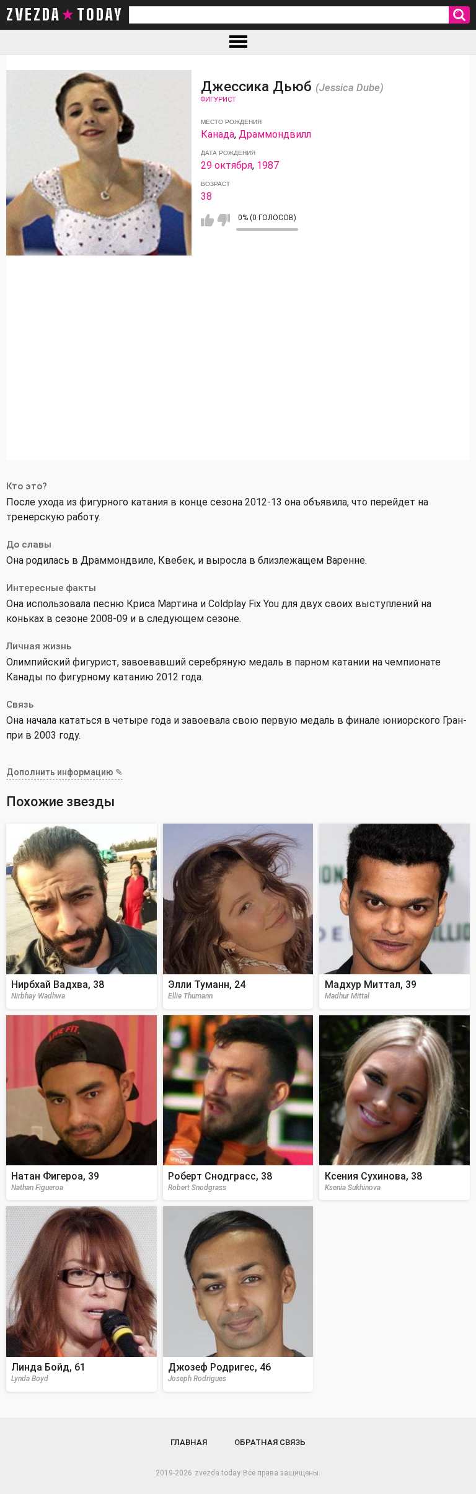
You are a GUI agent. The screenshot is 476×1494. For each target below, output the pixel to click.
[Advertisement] (238, 373)
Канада (217, 134)
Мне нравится (207, 220)
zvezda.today (217, 1473)
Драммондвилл (275, 134)
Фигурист (218, 100)
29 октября (226, 165)
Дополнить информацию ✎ (64, 772)
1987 (268, 165)
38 (206, 196)
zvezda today (64, 14)
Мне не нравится (223, 220)
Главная (188, 1442)
